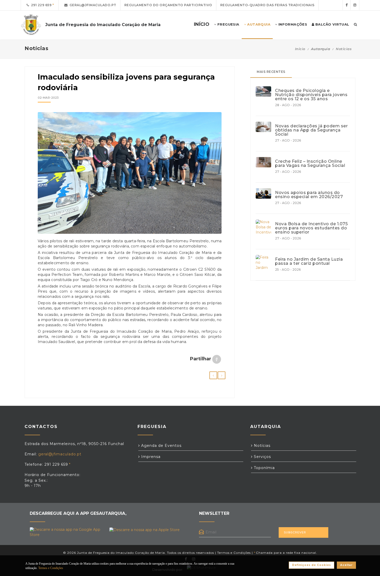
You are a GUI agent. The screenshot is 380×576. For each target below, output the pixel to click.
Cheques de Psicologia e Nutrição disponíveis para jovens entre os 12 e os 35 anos (311, 95)
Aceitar (346, 565)
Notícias (344, 49)
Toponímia (264, 467)
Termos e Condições (234, 553)
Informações (292, 24)
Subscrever (295, 532)
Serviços (262, 456)
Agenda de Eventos (160, 445)
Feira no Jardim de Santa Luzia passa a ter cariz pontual (309, 261)
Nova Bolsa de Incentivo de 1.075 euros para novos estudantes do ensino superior (311, 228)
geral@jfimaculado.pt (92, 5)
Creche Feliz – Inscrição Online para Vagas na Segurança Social (310, 163)
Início (300, 49)
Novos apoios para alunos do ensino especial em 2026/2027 (309, 195)
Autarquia (258, 24)
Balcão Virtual (331, 24)
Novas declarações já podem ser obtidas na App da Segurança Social (311, 130)
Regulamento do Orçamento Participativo (168, 5)
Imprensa (150, 456)
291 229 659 (40, 5)
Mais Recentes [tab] (271, 72)
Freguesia (227, 24)
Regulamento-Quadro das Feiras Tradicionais (267, 5)
